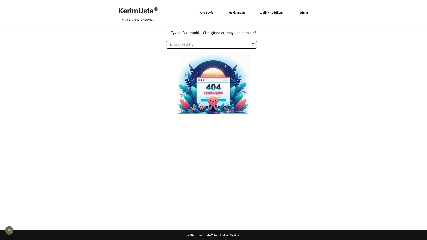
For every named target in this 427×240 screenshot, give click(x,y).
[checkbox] (9, 230)
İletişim (303, 12)
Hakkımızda (237, 12)
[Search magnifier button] (253, 44)
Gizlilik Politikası (271, 12)
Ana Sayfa (207, 12)
